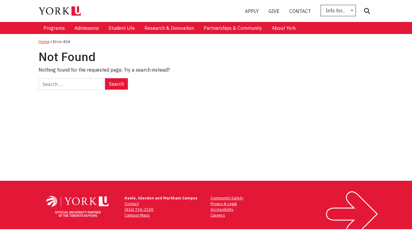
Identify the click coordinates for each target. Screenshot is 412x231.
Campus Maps (137, 215)
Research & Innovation (169, 28)
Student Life (122, 28)
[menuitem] (54, 28)
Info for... (336, 11)
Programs (54, 28)
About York (284, 28)
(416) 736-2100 (139, 209)
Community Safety (227, 198)
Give (274, 11)
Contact (300, 11)
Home (44, 41)
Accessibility (222, 209)
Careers (218, 215)
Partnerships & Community (233, 28)
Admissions (86, 28)
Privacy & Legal (224, 203)
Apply (252, 11)
